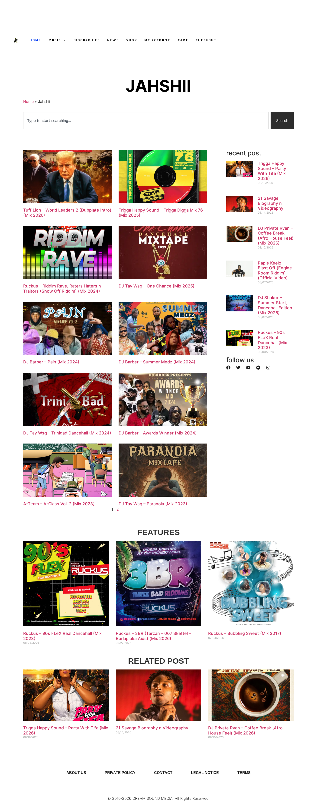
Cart (183, 40)
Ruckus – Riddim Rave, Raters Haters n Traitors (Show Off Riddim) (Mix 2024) (62, 289)
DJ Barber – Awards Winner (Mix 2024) (158, 433)
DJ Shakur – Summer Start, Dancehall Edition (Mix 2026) (275, 305)
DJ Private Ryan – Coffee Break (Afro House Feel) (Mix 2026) (276, 236)
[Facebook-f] (243, 40)
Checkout (206, 40)
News (113, 40)
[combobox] (146, 120)
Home (35, 40)
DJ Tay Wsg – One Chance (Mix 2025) (156, 286)
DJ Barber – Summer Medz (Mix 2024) (157, 361)
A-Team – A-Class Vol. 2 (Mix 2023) (59, 503)
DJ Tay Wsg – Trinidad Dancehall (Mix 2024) (67, 433)
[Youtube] (226, 40)
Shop (131, 40)
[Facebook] (228, 368)
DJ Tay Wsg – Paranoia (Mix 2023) (153, 503)
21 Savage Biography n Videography (270, 203)
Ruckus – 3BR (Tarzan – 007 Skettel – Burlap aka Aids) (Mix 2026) (153, 636)
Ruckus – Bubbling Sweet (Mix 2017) (244, 633)
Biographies (87, 40)
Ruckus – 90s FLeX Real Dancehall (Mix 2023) (272, 340)
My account (157, 40)
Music (55, 40)
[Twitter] (238, 368)
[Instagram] (235, 40)
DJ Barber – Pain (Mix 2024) (51, 361)
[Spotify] (258, 368)
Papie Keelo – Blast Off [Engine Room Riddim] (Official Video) (275, 271)
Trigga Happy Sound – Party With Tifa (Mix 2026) (272, 171)
